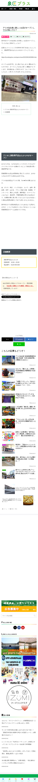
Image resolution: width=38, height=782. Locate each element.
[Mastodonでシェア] (15, 567)
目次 (13, 106)
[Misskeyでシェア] (32, 567)
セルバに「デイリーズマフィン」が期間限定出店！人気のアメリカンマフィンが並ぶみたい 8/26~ (19, 722)
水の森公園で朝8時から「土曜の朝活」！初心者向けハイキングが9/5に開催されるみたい (18, 762)
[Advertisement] (19, 16)
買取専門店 (27, 36)
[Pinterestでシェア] (15, 577)
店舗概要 (7, 112)
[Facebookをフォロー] (19, 627)
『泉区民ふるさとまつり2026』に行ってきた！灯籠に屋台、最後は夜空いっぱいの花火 (19, 752)
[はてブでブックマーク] (32, 572)
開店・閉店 (6, 36)
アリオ (13, 36)
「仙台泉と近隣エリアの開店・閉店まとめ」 (20, 286)
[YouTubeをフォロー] (23, 627)
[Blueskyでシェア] (23, 567)
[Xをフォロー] (15, 627)
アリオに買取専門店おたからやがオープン (17, 109)
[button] (34, 616)
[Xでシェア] (6, 567)
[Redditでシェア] (23, 572)
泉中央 (19, 36)
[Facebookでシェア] (6, 572)
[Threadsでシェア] (15, 572)
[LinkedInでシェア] (23, 577)
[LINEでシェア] (6, 577)
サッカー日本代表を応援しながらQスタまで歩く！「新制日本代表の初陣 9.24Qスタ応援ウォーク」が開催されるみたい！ (19, 732)
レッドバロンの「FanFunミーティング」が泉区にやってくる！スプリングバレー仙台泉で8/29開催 (18, 743)
